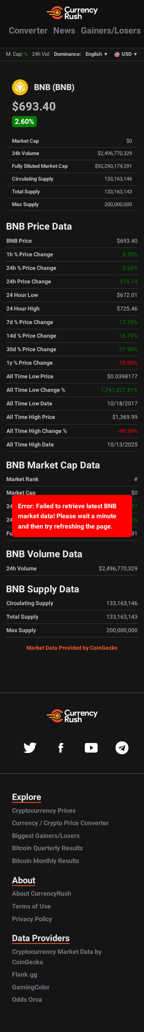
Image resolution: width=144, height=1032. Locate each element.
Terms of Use (31, 906)
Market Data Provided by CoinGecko (72, 648)
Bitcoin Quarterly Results (47, 848)
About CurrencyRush (41, 893)
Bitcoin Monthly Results (45, 861)
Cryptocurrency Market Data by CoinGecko (57, 957)
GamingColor (31, 987)
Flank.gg (24, 974)
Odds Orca (27, 999)
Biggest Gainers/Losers (46, 835)
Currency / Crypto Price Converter (60, 823)
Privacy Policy (32, 919)
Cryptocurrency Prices (44, 810)
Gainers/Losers (111, 30)
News (64, 30)
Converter (28, 30)
